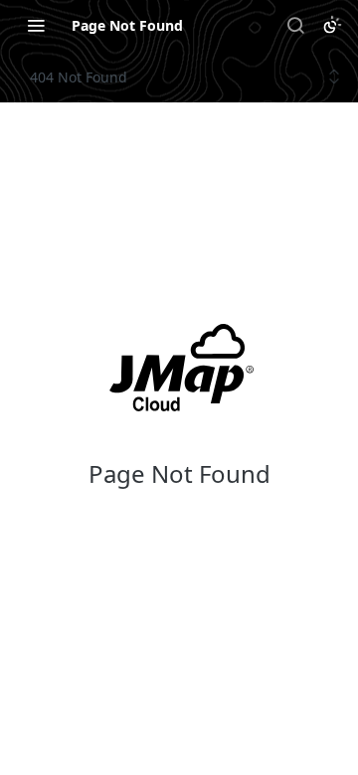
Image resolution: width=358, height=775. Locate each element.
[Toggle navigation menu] (36, 25)
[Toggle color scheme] (332, 25)
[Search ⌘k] (295, 25)
